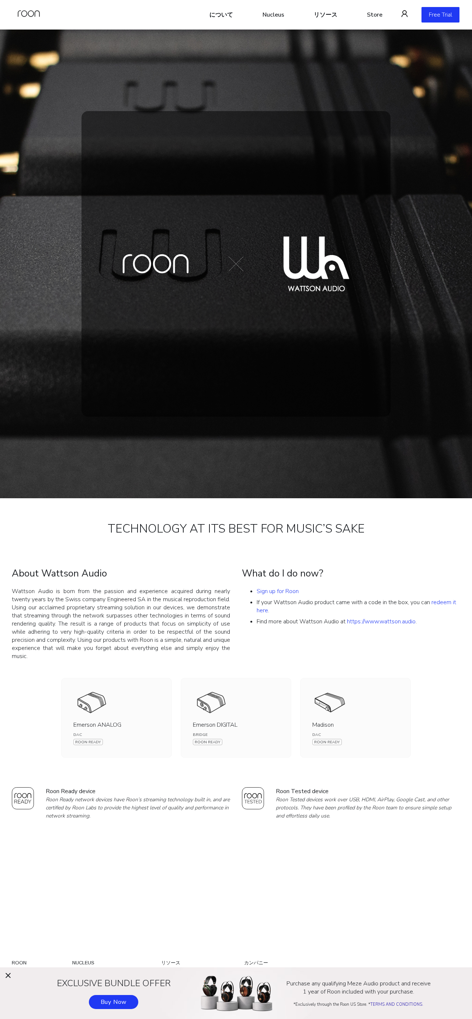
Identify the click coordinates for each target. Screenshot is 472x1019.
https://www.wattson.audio (381, 621)
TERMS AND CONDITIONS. (396, 1004)
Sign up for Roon (278, 591)
